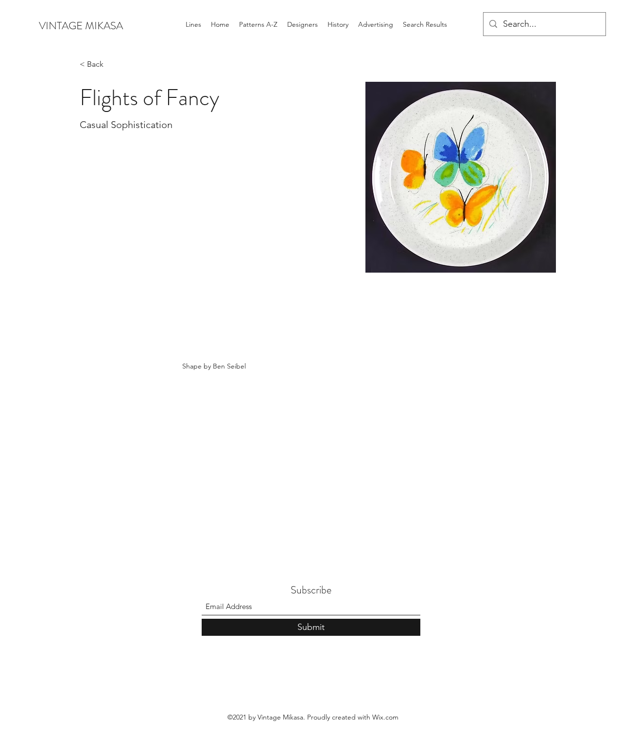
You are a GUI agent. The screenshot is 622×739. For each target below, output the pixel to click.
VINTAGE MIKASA (81, 25)
